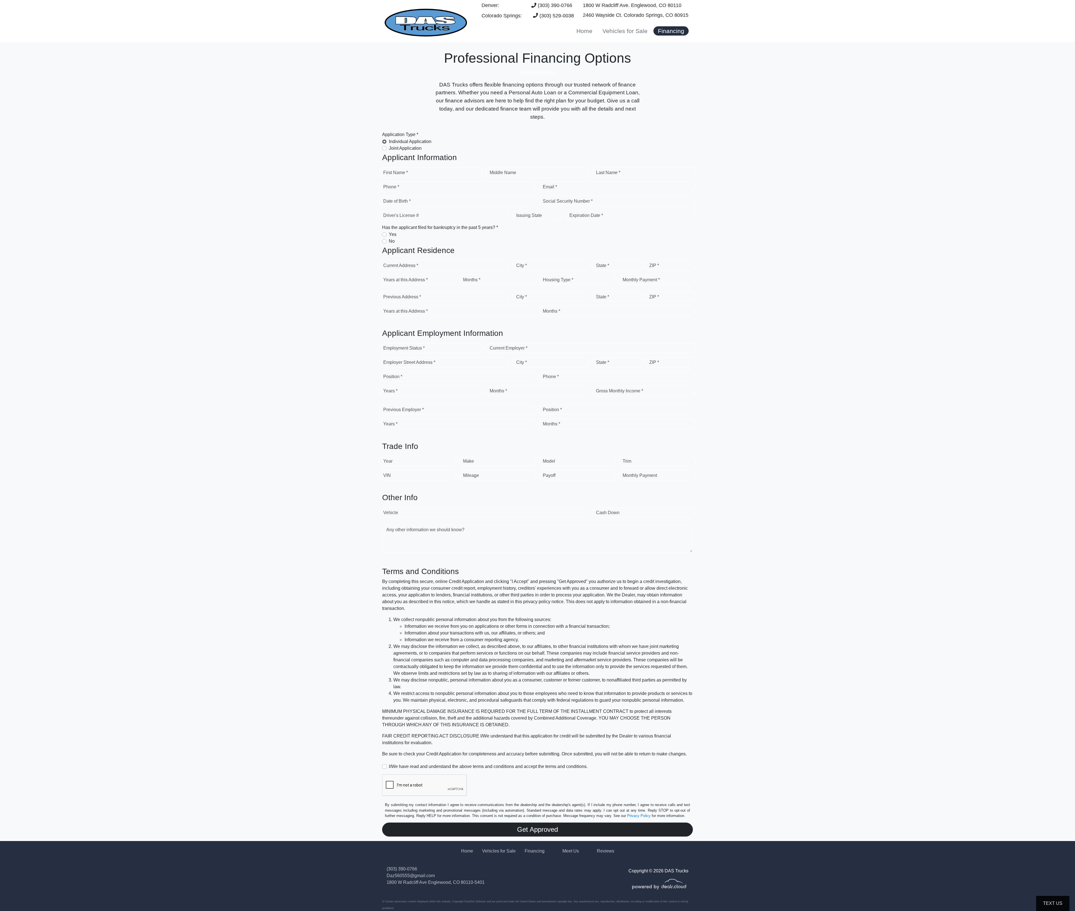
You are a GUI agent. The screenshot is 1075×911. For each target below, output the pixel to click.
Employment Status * (404, 348)
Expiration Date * (586, 215)
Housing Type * (558, 279)
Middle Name (503, 172)
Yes (392, 234)
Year (387, 461)
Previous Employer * (403, 409)
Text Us (1052, 903)
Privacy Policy (639, 816)
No (392, 241)
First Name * (395, 172)
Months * (471, 279)
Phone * (391, 186)
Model (549, 461)
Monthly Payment (640, 475)
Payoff (549, 475)
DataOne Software (475, 901)
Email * (550, 186)
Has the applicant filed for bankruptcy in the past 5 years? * (440, 227)
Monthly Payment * (641, 279)
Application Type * (400, 134)
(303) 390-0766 (554, 5)
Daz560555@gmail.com (411, 875)
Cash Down (608, 512)
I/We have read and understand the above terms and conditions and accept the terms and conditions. (488, 766)
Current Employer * (508, 348)
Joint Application (405, 148)
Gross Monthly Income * (619, 390)
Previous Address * (402, 296)
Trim (627, 461)
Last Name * (608, 172)
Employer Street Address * (409, 362)
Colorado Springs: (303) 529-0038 (528, 15)
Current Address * (400, 265)
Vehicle (390, 512)
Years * (390, 390)
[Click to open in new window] (659, 888)
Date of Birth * (397, 201)
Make (468, 461)
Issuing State (529, 215)
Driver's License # (401, 215)
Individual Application (410, 141)
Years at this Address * (405, 279)
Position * (392, 376)
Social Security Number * (568, 201)
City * (521, 265)
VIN (387, 475)
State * (602, 265)
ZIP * (654, 265)
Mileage (471, 475)
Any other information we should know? (425, 529)
